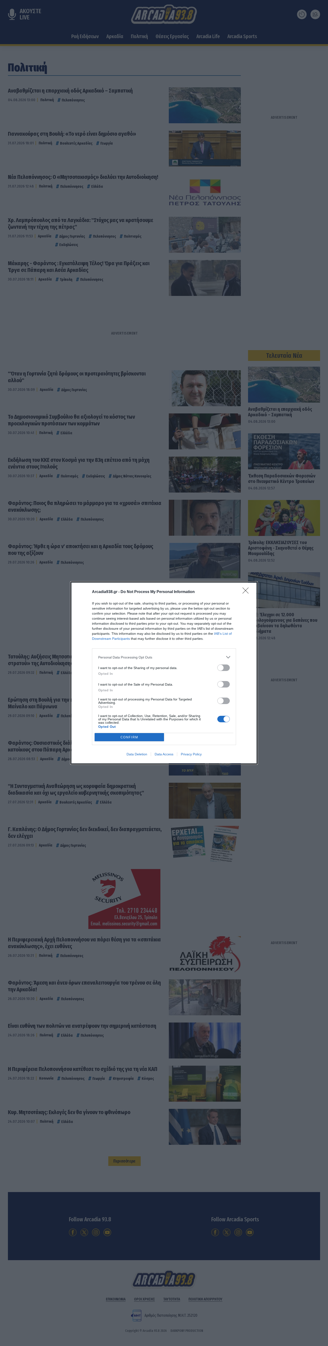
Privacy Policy (191, 754)
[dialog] (164, 673)
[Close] (247, 592)
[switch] (223, 667)
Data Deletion (137, 754)
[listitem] (164, 657)
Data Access (164, 754)
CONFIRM (129, 737)
